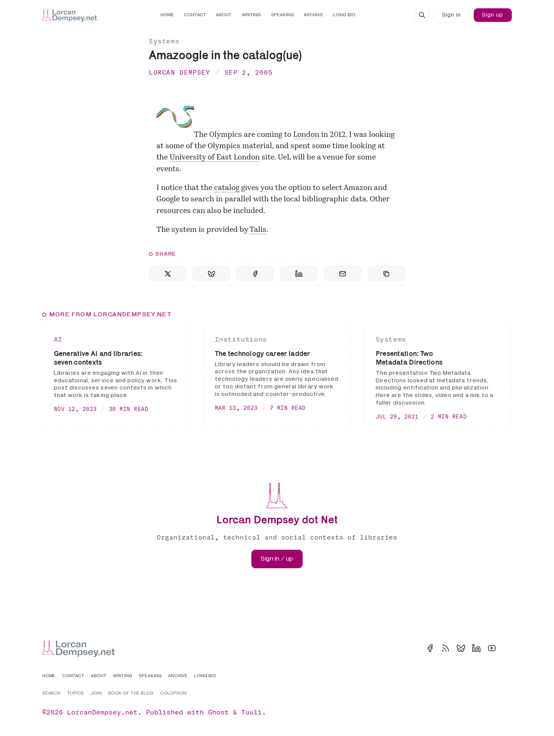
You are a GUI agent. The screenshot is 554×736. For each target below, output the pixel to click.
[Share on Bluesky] (211, 273)
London (306, 135)
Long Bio (344, 15)
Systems (164, 41)
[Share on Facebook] (255, 273)
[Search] (422, 15)
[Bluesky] (460, 648)
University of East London (215, 157)
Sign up (492, 15)
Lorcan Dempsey (179, 72)
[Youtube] (491, 648)
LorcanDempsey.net (102, 712)
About (224, 15)
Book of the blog (131, 693)
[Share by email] (342, 273)
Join (96, 693)
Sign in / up (277, 559)
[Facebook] (430, 648)
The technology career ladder (262, 353)
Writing (251, 15)
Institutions (241, 339)
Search (51, 693)
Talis (257, 230)
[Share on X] (167, 273)
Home (167, 15)
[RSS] (445, 648)
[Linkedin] (476, 648)
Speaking (282, 15)
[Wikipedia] (507, 648)
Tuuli (251, 712)
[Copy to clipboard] (386, 273)
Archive (313, 15)
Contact (195, 15)
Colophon (173, 693)
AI (58, 339)
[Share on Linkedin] (299, 273)
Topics (75, 693)
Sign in (451, 15)
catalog (226, 188)
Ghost (218, 712)
